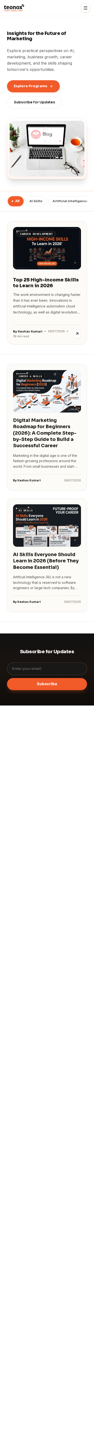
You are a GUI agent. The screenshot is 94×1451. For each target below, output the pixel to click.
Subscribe (47, 684)
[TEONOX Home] (14, 8)
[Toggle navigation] (85, 8)
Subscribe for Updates (34, 102)
